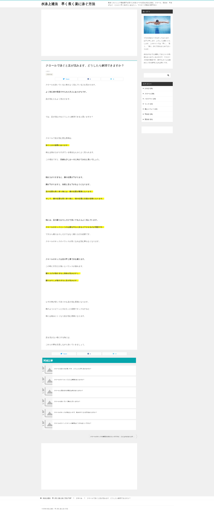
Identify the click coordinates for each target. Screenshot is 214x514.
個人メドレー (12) (151, 109)
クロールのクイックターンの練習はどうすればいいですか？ (72, 423)
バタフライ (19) (150, 99)
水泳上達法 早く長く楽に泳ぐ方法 (68, 4)
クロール (49, 74)
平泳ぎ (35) (149, 114)
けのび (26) (149, 88)
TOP (57, 498)
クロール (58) (149, 94)
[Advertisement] (89, 32)
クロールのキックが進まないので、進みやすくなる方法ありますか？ (75, 412)
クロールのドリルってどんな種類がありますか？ (69, 379)
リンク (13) (149, 104)
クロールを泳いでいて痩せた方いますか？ (67, 401)
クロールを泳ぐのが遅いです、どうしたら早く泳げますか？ (72, 369)
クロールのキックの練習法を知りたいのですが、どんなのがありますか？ (113, 436)
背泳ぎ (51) (149, 119)
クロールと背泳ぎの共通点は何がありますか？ (68, 390)
